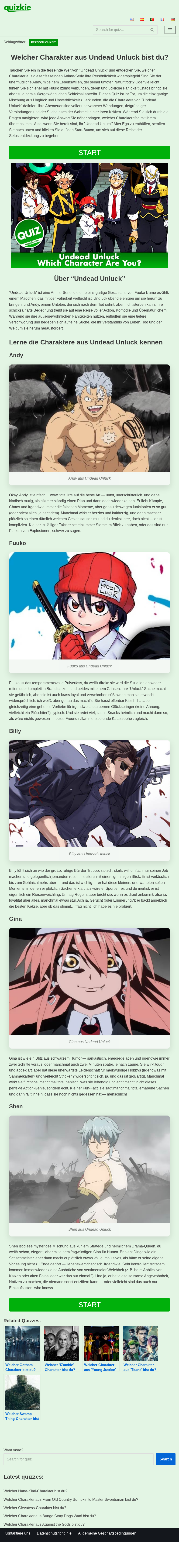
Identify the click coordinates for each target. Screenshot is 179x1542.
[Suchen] (152, 29)
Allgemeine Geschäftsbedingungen (107, 1533)
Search (165, 1459)
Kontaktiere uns (17, 1533)
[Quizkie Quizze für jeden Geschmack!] (17, 7)
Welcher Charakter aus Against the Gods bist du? (44, 1524)
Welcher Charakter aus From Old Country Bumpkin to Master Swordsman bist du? (70, 1499)
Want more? (13, 1450)
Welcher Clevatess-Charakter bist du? (34, 1508)
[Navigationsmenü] (170, 30)
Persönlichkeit (43, 42)
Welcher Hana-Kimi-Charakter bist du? (35, 1491)
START (90, 152)
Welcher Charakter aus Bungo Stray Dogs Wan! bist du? (49, 1516)
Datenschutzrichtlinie (54, 1533)
